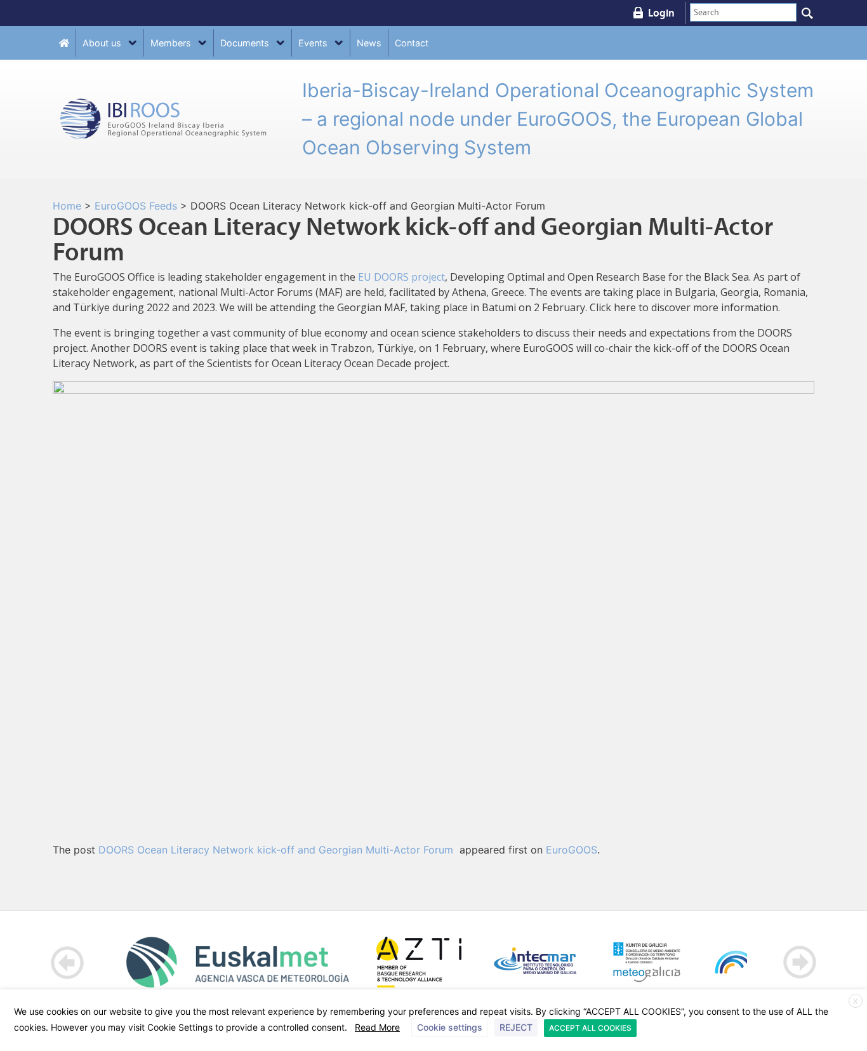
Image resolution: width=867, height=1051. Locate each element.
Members (170, 42)
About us (102, 42)
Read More (377, 1027)
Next (799, 962)
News (369, 42)
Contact (411, 42)
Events (313, 42)
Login (661, 13)
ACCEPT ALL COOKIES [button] (590, 1028)
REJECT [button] (516, 1027)
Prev (67, 962)
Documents (244, 42)
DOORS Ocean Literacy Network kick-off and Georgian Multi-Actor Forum (277, 849)
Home (67, 205)
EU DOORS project (401, 277)
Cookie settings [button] (449, 1027)
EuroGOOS (571, 849)
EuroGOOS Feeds (136, 205)
